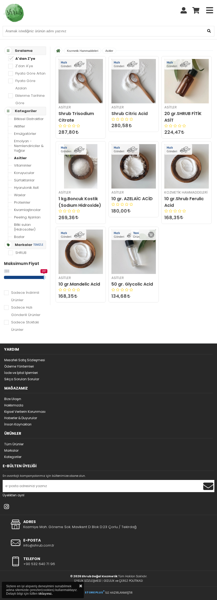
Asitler (20, 158)
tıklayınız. (45, 594)
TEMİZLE (38, 245)
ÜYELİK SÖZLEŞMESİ (87, 581)
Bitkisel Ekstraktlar (29, 118)
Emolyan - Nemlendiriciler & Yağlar (29, 146)
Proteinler (22, 202)
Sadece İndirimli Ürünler (25, 296)
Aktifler (19, 126)
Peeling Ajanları (27, 217)
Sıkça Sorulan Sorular (21, 379)
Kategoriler (12, 457)
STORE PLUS (95, 592)
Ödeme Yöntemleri (19, 366)
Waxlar (20, 195)
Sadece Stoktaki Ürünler (25, 326)
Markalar (11, 450)
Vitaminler (22, 165)
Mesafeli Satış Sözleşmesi (24, 360)
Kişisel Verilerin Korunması (25, 411)
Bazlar (19, 236)
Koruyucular (24, 172)
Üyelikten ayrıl (13, 495)
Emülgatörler (25, 133)
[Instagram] (6, 506)
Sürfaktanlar (24, 180)
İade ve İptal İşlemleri (21, 372)
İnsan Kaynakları (17, 424)
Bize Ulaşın (12, 399)
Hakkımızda (13, 405)
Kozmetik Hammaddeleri (82, 50)
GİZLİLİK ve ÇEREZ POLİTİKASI (123, 581)
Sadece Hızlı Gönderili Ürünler (25, 311)
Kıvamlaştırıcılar (27, 209)
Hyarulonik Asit (26, 187)
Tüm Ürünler (14, 444)
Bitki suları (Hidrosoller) (24, 227)
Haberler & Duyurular (20, 418)
